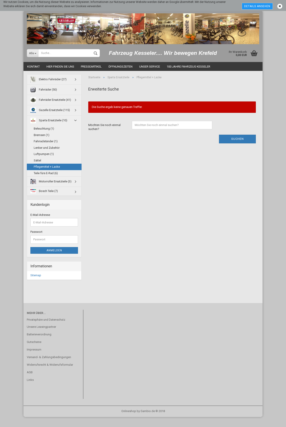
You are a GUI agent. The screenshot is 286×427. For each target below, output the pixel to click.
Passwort (36, 231)
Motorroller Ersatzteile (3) (55, 181)
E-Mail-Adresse (40, 215)
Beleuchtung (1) (44, 128)
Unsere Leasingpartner (41, 326)
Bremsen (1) (41, 135)
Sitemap (35, 275)
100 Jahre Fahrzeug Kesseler (188, 66)
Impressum (34, 349)
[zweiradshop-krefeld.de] (143, 27)
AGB (30, 372)
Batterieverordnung (39, 334)
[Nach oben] (273, 420)
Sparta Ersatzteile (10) (52, 120)
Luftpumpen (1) (44, 154)
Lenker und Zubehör (47, 147)
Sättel (37, 160)
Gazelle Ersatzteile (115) (54, 110)
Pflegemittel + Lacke (47, 166)
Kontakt (33, 66)
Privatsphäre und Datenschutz (46, 319)
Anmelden (54, 250)
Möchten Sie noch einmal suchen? (104, 127)
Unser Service (149, 66)
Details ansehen (257, 6)
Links (30, 380)
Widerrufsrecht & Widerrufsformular (50, 364)
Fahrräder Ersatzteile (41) (54, 99)
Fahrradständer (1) (46, 141)
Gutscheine (34, 342)
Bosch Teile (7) (48, 191)
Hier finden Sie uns (60, 66)
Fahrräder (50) (47, 89)
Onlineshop (128, 411)
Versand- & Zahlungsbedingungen (49, 357)
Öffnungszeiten (120, 66)
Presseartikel (91, 66)
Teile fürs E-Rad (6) (46, 173)
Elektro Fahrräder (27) (52, 79)
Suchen (237, 138)
